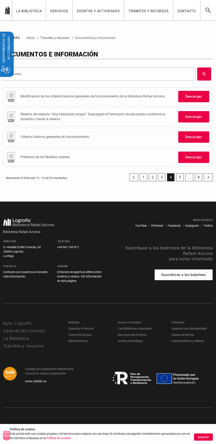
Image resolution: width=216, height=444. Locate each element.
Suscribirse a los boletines (183, 275)
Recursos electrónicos (132, 334)
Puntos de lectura (80, 334)
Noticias (74, 322)
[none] (7, 10)
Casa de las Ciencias (24, 330)
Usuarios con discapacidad (189, 328)
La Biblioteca (16, 338)
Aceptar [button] (203, 437)
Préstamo (177, 322)
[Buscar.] (204, 74)
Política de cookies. (59, 438)
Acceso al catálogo (130, 341)
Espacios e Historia (81, 328)
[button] (189, 177)
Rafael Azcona (78, 341)
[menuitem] (29, 10)
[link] (208, 10)
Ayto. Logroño (17, 323)
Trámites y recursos (23, 345)
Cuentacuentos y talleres (187, 341)
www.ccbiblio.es (35, 381)
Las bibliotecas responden (135, 328)
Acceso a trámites (129, 322)
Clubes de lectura (182, 334)
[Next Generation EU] (132, 378)
